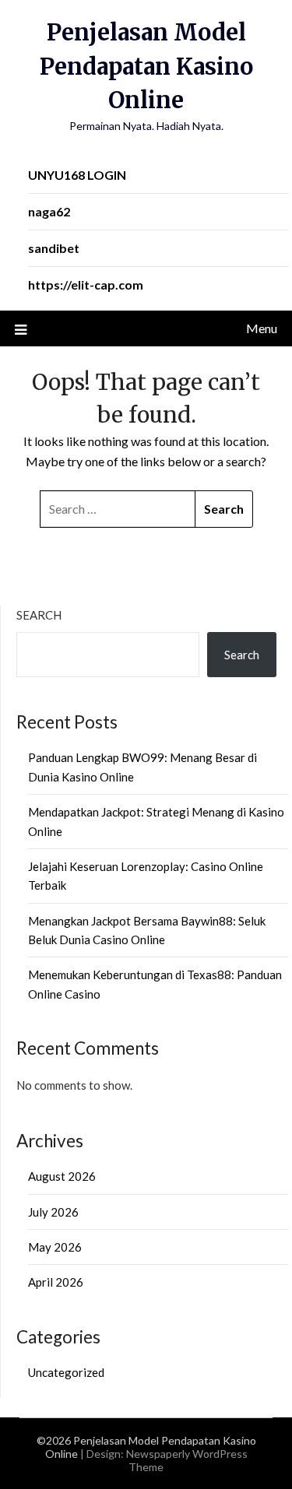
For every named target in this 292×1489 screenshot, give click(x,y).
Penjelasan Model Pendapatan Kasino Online (146, 66)
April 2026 (55, 1282)
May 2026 (55, 1247)
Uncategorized (66, 1372)
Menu (261, 328)
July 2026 (53, 1212)
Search (39, 615)
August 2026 (62, 1176)
